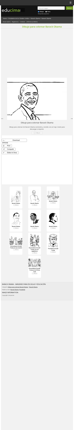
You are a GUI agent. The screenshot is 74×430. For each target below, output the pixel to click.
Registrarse (15, 22)
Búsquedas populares (43, 13)
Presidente (22, 289)
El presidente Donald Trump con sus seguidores (34, 249)
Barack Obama (35, 18)
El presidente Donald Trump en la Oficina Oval (34, 270)
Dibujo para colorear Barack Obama (18, 287)
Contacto (22, 22)
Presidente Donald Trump (53, 249)
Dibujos (41, 11)
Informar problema (32, 22)
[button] (10, 152)
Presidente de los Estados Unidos (18, 18)
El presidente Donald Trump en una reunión (16, 247)
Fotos (48, 11)
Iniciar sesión (6, 22)
